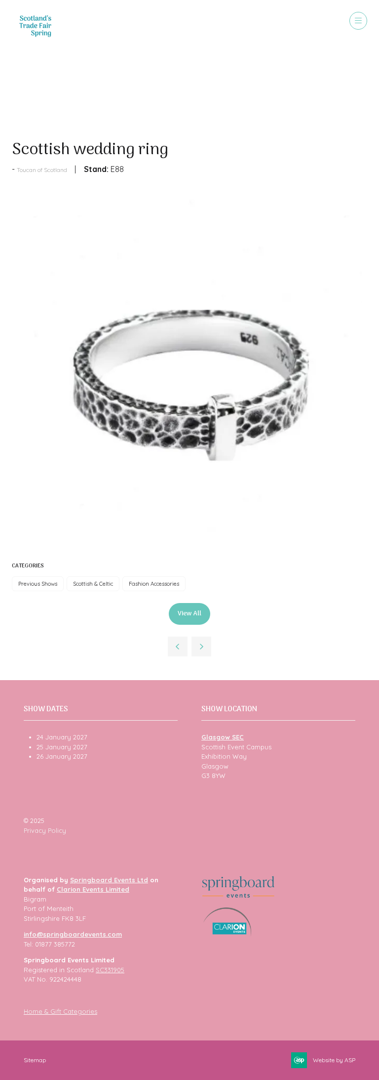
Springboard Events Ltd (109, 880)
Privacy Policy (45, 830)
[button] (358, 21)
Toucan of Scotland (42, 169)
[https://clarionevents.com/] (227, 934)
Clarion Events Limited (93, 889)
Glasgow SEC (222, 737)
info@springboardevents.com (73, 934)
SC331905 (110, 970)
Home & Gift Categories (60, 1011)
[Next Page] (201, 646)
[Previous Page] (178, 646)
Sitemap (35, 1060)
